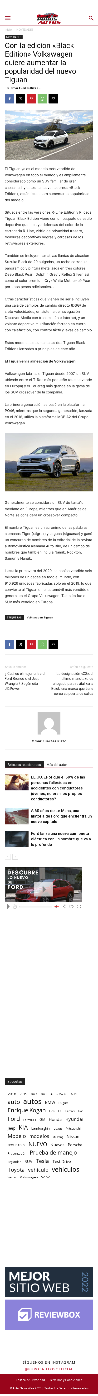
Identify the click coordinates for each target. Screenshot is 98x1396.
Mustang (58, 1137)
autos (32, 1101)
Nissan (73, 1136)
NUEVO (38, 1144)
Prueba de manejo (53, 1152)
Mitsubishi (73, 1128)
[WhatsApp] (42, 98)
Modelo (17, 1135)
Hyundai (74, 1119)
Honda (55, 1119)
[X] (20, 98)
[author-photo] (49, 734)
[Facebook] (9, 98)
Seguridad (14, 1162)
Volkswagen (29, 1177)
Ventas (12, 1177)
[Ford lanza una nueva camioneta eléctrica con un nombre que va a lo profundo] (17, 839)
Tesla (42, 1160)
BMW (50, 1102)
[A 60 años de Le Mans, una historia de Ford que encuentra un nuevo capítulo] (17, 816)
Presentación (17, 1153)
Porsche (75, 1144)
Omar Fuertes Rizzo (24, 88)
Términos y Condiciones (65, 1380)
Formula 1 (29, 1120)
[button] (7, 18)
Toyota (16, 1169)
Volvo (45, 1177)
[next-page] (15, 857)
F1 (60, 1111)
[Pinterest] (31, 98)
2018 (12, 1093)
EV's (51, 1111)
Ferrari (70, 1111)
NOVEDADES (24, 30)
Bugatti (64, 1103)
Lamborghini (40, 1128)
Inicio (8, 30)
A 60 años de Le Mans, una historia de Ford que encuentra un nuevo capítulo (61, 816)
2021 (43, 1094)
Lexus (58, 1128)
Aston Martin (58, 1094)
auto (14, 1101)
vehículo (38, 1169)
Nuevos (57, 1144)
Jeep (11, 1128)
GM (42, 1119)
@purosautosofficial (49, 1369)
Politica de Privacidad (30, 1380)
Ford (14, 1118)
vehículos (65, 1169)
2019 (23, 1094)
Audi (74, 1094)
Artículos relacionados (24, 765)
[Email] (53, 98)
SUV (28, 1161)
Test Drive (61, 1161)
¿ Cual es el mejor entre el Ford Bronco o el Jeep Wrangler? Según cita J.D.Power (25, 681)
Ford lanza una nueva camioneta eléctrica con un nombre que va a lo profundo (61, 839)
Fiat (80, 1111)
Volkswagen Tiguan (40, 617)
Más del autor (57, 765)
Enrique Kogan (27, 1110)
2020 (33, 1094)
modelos (39, 1136)
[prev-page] (8, 857)
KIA (23, 1127)
